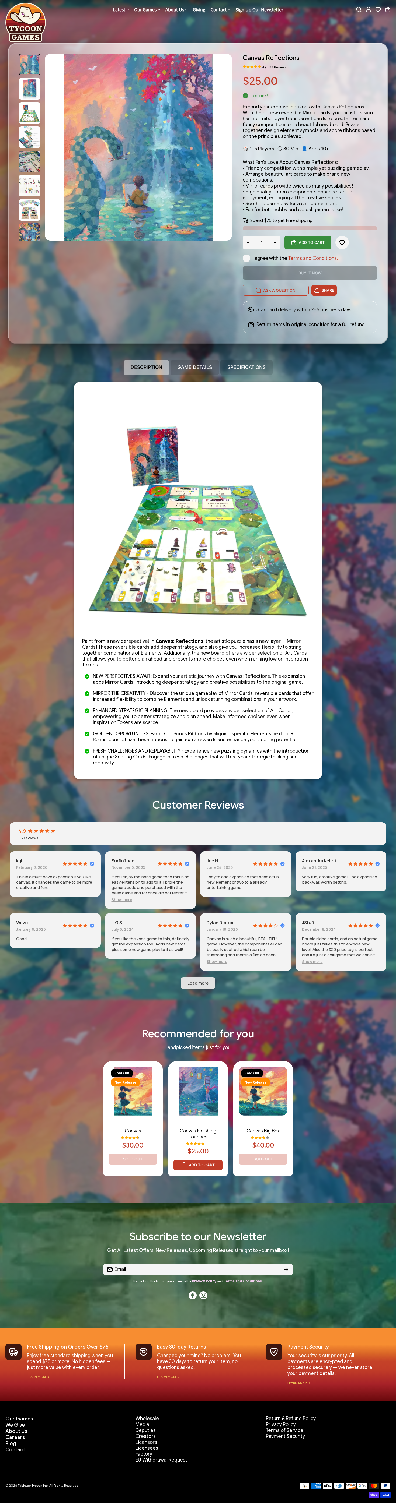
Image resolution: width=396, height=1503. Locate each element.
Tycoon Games (133, 1120)
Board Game (132, 1125)
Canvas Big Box (263, 1131)
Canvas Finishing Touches (198, 1134)
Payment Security (308, 1347)
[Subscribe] (286, 1269)
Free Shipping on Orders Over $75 (68, 1347)
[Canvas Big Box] (263, 1091)
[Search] (359, 9)
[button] (388, 9)
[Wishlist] (378, 9)
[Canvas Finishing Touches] (198, 1091)
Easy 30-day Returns (181, 1347)
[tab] (195, 367)
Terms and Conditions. (313, 258)
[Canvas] (133, 1091)
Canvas (133, 1131)
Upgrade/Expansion (263, 1125)
